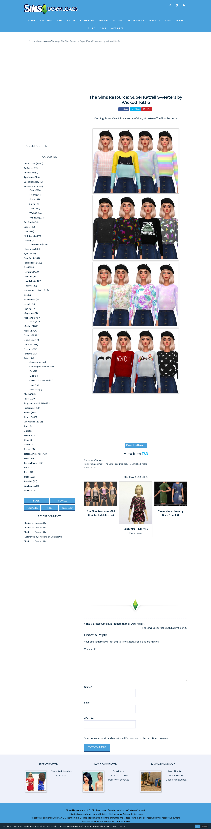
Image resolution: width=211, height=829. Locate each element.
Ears (31, 371)
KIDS (49, 507)
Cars (26, 231)
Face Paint (29, 258)
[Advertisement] (105, 69)
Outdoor (28, 344)
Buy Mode (29, 222)
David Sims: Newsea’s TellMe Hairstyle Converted (118, 775)
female (93, 463)
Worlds (27, 490)
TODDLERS (32, 507)
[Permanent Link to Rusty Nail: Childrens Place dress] (135, 523)
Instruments (29, 299)
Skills (26, 430)
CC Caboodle (123, 821)
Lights (27, 308)
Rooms (27, 412)
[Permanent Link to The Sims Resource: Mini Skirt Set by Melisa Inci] (100, 505)
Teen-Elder (67, 507)
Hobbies (28, 285)
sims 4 (100, 463)
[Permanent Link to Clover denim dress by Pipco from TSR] (170, 505)
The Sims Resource (113, 463)
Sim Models (29, 421)
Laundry (28, 304)
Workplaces (30, 485)
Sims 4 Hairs (104, 821)
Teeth (26, 458)
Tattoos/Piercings (32, 453)
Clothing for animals (39, 366)
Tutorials (28, 481)
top (125, 463)
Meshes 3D (29, 326)
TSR (145, 454)
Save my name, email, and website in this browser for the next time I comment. (127, 738)
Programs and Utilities (35, 403)
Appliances (29, 177)
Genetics (28, 276)
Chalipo (27, 522)
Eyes (26, 253)
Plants (27, 394)
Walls (32, 213)
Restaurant (29, 407)
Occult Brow (30, 339)
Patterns (28, 353)
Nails (32, 321)
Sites (26, 426)
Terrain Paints (30, 462)
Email (87, 702)
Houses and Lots (32, 290)
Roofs (32, 199)
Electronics (29, 248)
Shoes (26, 417)
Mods (27, 330)
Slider (26, 440)
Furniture (28, 271)
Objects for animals (39, 380)
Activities (28, 168)
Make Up (28, 317)
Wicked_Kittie (140, 463)
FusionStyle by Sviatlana (35, 536)
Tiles (31, 208)
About (204, 826)
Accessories (30, 163)
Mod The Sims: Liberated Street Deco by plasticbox (176, 775)
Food (26, 267)
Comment (90, 649)
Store (26, 449)
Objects (28, 335)
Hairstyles (29, 281)
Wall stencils (35, 244)
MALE (36, 500)
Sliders (27, 444)
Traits (27, 476)
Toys (31, 384)
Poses (27, 398)
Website (89, 718)
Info (26, 294)
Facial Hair (29, 262)
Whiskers (34, 389)
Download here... (135, 445)
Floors (32, 194)
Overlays (28, 349)
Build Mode (29, 186)
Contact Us (40, 522)
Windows (34, 217)
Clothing (98, 460)
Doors (32, 190)
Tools (26, 467)
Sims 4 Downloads (51, 9)
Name (88, 686)
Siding (32, 203)
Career (27, 226)
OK (197, 826)
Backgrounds (30, 181)
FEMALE (62, 500)
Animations (29, 172)
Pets (26, 358)
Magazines (29, 313)
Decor (27, 240)
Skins (26, 435)
